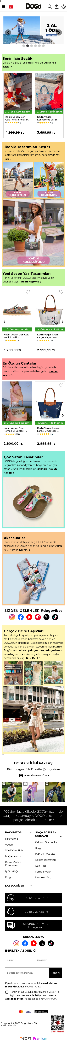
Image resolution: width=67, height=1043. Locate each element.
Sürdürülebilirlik (14, 850)
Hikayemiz (11, 838)
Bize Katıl (32, 658)
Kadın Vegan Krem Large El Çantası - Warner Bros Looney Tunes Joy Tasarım (15, 336)
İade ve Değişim (45, 854)
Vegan (9, 844)
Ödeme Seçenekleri (47, 842)
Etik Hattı (41, 865)
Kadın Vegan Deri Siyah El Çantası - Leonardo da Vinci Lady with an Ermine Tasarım (48, 429)
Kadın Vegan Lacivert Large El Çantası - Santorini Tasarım (16, 429)
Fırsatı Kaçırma (29, 281)
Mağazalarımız (14, 856)
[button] (23, 45)
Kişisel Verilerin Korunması (14, 864)
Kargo (38, 848)
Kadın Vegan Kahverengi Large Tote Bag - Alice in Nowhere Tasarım (16, 118)
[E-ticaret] (33, 1038)
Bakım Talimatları (45, 859)
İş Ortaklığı (11, 871)
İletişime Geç (43, 877)
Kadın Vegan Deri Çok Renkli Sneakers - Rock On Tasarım (49, 336)
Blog (8, 877)
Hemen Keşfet (18, 549)
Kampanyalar (43, 871)
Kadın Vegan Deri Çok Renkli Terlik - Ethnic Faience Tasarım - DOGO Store (47, 118)
